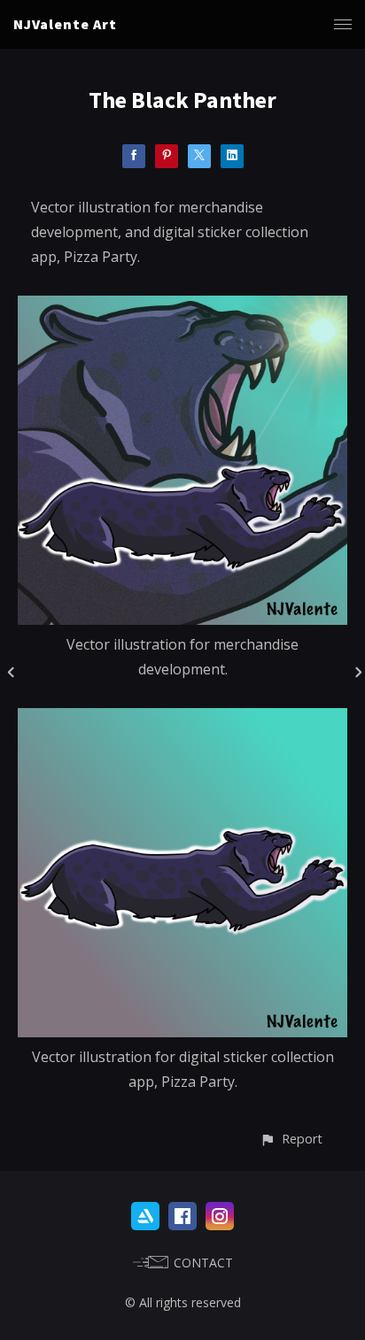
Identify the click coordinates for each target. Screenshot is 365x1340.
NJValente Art (65, 24)
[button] (291, 1139)
